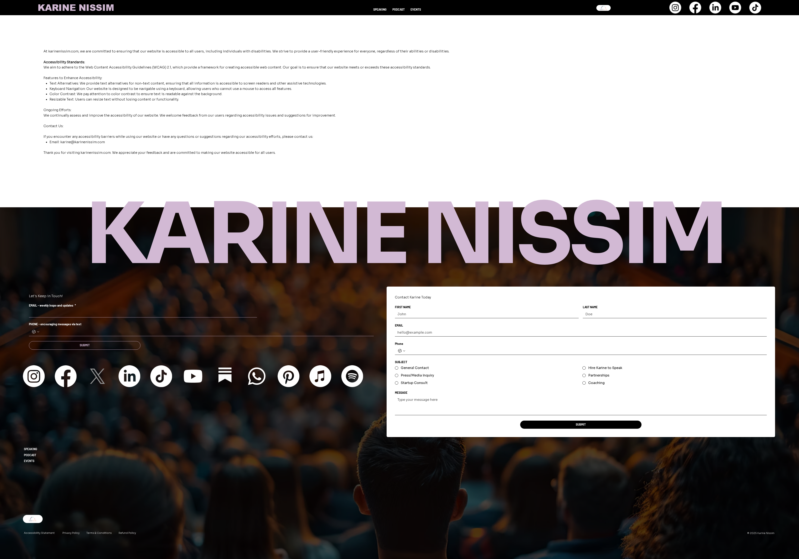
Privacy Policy (70, 532)
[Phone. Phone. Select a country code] (401, 350)
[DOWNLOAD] (603, 8)
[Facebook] (695, 8)
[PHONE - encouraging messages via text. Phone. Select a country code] (35, 331)
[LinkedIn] (715, 8)
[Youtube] (735, 8)
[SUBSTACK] (225, 376)
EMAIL (399, 325)
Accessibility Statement (39, 532)
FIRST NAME (403, 307)
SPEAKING (30, 449)
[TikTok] (755, 8)
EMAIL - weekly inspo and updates (52, 305)
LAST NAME (590, 307)
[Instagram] (675, 8)
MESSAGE (401, 392)
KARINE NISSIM (76, 8)
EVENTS (29, 461)
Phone (399, 343)
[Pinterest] (288, 376)
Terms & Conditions (99, 532)
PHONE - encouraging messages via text (55, 324)
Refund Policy (127, 532)
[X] (97, 376)
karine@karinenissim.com (82, 142)
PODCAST (30, 455)
